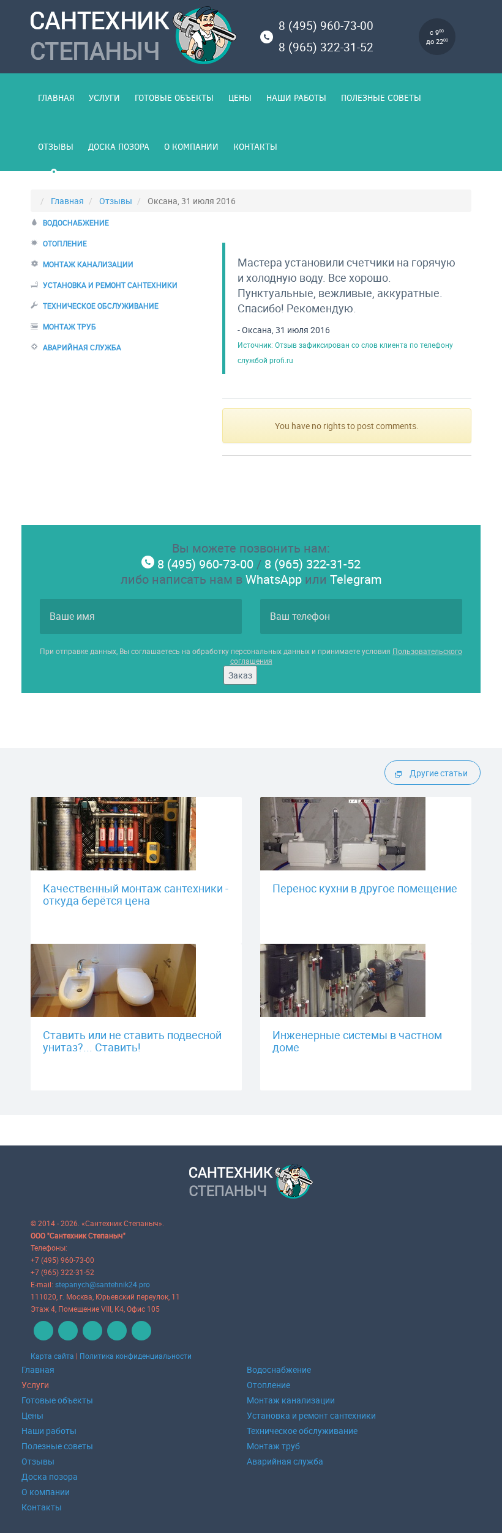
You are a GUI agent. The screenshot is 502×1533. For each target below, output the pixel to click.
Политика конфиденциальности (136, 1356)
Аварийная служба (82, 347)
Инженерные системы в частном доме (357, 1041)
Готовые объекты (174, 97)
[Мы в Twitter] (115, 1337)
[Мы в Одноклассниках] (91, 1337)
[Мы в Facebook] (66, 1337)
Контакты (255, 146)
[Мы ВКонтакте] (42, 1337)
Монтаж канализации (88, 264)
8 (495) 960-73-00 (326, 26)
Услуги (104, 97)
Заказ (240, 675)
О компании (191, 146)
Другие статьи (439, 773)
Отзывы (55, 146)
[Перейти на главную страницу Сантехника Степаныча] (136, 37)
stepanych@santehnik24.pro (102, 1284)
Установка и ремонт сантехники (110, 285)
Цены (240, 97)
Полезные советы (381, 97)
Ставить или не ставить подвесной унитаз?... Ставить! (132, 1041)
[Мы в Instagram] (140, 1337)
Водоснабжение (76, 222)
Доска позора (118, 146)
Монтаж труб (69, 326)
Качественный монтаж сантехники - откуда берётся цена (135, 894)
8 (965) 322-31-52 (326, 47)
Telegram (356, 579)
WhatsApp (273, 579)
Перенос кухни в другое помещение (364, 888)
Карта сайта (52, 1356)
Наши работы (296, 97)
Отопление (65, 243)
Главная (56, 97)
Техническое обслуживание (101, 305)
